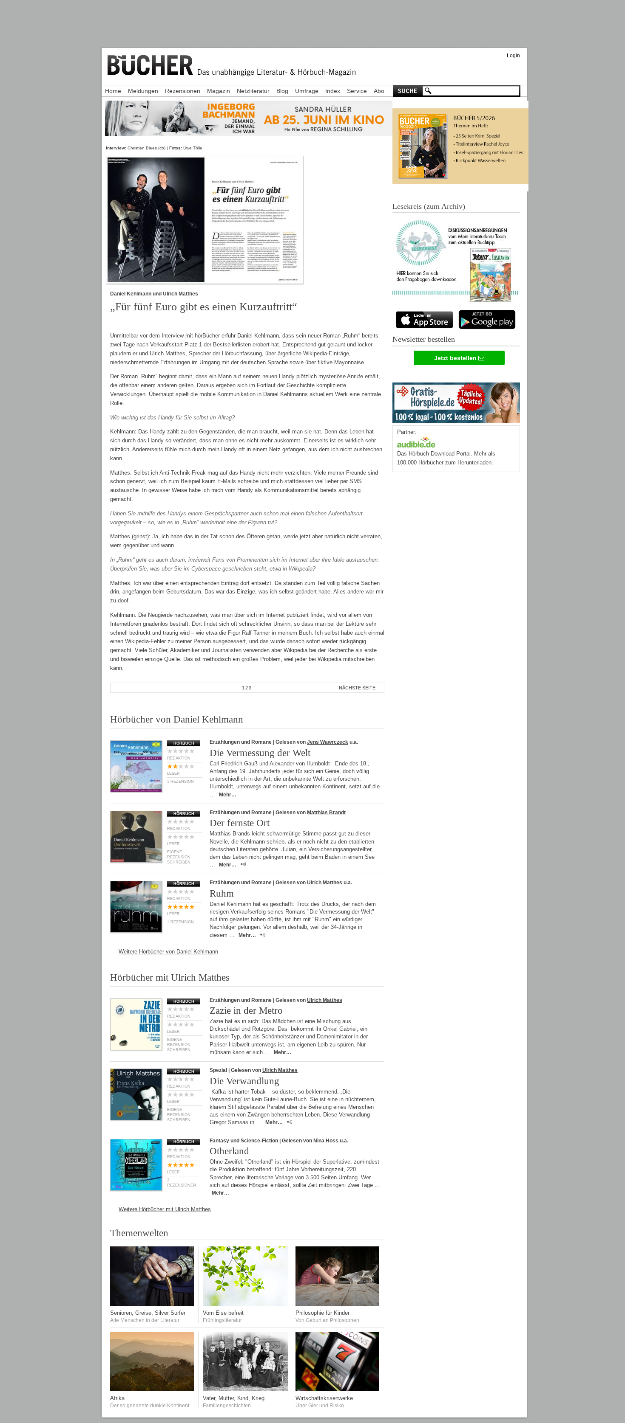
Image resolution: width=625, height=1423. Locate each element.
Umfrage (306, 90)
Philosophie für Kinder (322, 1313)
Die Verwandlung (244, 1081)
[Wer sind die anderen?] (152, 1389)
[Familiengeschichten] (245, 1389)
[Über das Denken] (338, 1304)
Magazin (218, 90)
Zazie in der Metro (246, 1010)
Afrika (117, 1398)
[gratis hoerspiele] (456, 401)
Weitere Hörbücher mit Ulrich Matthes (165, 1209)
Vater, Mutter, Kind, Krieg (233, 1398)
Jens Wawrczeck (327, 742)
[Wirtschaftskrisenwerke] (338, 1389)
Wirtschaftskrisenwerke (324, 1398)
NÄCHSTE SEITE (357, 687)
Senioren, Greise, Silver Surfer (147, 1313)
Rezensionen (182, 90)
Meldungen (143, 90)
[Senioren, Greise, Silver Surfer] (152, 1304)
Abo (379, 90)
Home (113, 90)
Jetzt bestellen (456, 357)
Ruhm (222, 893)
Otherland (229, 1151)
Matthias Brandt (326, 813)
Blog (282, 90)
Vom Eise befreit (223, 1313)
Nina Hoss (325, 1141)
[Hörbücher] (416, 441)
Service (357, 90)
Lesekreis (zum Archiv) (428, 206)
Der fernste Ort (240, 823)
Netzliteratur (253, 90)
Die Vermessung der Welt (260, 753)
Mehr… (227, 795)
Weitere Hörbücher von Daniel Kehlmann (168, 951)
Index (332, 90)
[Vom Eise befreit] (245, 1304)
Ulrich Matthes (324, 883)
